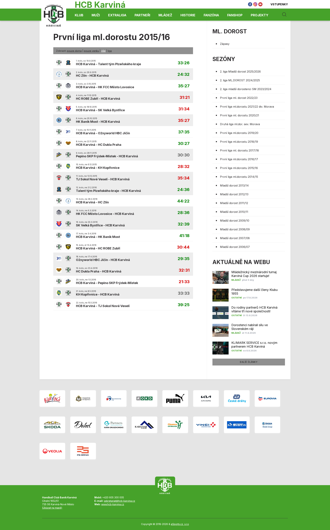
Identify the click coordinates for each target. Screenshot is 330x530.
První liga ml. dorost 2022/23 (238, 98)
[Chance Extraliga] (175, 425)
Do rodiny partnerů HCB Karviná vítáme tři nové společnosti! (254, 309)
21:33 (184, 282)
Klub (79, 15)
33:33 (184, 293)
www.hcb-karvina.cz (112, 504)
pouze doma (74, 50)
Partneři (142, 15)
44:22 (183, 201)
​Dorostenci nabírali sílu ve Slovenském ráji (249, 327)
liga (110, 50)
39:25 (184, 305)
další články (248, 362)
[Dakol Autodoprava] (83, 425)
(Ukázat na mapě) (52, 507)
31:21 (185, 97)
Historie (187, 15)
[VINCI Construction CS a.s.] (206, 425)
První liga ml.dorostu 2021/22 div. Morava (247, 106)
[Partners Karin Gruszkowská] (114, 425)
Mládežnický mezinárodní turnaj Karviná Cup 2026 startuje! (254, 274)
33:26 (184, 63)
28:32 (184, 166)
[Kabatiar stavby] (144, 425)
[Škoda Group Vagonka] (267, 425)
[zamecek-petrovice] (83, 398)
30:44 (183, 247)
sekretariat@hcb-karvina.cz (119, 500)
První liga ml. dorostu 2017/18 (239, 150)
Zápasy (224, 44)
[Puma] (175, 398)
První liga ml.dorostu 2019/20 (239, 133)
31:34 (184, 109)
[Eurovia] (267, 398)
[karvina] (52, 398)
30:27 (184, 143)
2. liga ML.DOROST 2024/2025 (240, 80)
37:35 (184, 132)
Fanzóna (211, 15)
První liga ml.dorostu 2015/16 (239, 168)
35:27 (184, 86)
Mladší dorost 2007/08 (235, 238)
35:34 (184, 178)
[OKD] (144, 398)
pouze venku (91, 50)
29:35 (184, 258)
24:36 (183, 189)
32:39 (184, 224)
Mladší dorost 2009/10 (234, 220)
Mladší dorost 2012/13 (234, 194)
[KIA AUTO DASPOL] (206, 398)
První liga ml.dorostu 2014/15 (239, 176)
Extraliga (117, 15)
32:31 (184, 270)
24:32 (184, 74)
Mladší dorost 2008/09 (235, 229)
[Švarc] (237, 425)
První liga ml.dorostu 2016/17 (239, 159)
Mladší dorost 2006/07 (235, 247)
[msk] (114, 398)
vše (103, 50)
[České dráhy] (237, 398)
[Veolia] (52, 451)
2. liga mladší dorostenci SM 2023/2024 (245, 89)
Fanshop (235, 15)
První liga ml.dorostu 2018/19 (239, 141)
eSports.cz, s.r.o (180, 524)
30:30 (184, 155)
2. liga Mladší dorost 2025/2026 (240, 71)
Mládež (165, 15)
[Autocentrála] (52, 425)
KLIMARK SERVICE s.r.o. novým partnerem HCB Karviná (254, 344)
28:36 (184, 212)
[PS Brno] (83, 451)
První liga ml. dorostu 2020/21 (239, 115)
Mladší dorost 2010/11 (234, 212)
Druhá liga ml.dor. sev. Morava (240, 124)
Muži (96, 15)
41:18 (184, 235)
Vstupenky (279, 4)
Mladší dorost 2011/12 (234, 203)
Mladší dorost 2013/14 (234, 185)
